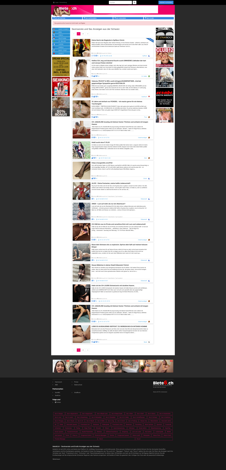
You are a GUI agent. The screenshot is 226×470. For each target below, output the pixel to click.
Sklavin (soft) (136, 435)
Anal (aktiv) (148, 431)
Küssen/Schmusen (72, 431)
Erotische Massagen (100, 435)
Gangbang (125, 431)
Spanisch (159, 424)
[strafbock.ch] (164, 37)
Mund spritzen (149, 424)
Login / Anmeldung (61, 2)
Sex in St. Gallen (124, 417)
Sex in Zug (111, 421)
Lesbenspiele (159, 431)
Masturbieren (154, 421)
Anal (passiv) (58, 435)
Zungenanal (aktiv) (86, 435)
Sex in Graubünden (164, 413)
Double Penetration (87, 431)
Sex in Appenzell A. (72, 413)
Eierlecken (129, 424)
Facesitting (138, 424)
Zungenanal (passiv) (123, 435)
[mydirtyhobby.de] (61, 106)
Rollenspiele (105, 424)
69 (55, 424)
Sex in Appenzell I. (87, 413)
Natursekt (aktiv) (166, 421)
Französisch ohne (117, 424)
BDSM (169, 431)
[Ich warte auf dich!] (164, 122)
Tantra (67, 435)
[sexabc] (164, 97)
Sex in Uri (80, 421)
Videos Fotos (156, 435)
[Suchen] (134, 2)
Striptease (96, 424)
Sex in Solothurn (166, 417)
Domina (112, 435)
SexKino (57, 395)
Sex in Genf (140, 413)
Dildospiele (146, 435)
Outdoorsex (68, 428)
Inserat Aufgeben (166, 2)
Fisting (78, 428)
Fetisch (107, 428)
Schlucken (58, 428)
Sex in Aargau (59, 413)
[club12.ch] (164, 57)
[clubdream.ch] (61, 66)
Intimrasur (132, 428)
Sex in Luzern (69, 417)
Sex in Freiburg (132, 421)
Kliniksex (99, 431)
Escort (138, 439)
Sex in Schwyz (153, 417)
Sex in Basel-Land (102, 413)
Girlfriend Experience (112, 431)
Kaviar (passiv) (59, 431)
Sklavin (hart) (167, 435)
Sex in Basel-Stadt (117, 413)
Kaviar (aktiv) (143, 428)
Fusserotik (168, 424)
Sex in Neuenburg (82, 417)
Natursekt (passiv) (72, 424)
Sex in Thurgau (59, 421)
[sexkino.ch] (61, 86)
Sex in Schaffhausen (139, 417)
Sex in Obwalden (110, 417)
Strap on (74, 435)
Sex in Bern (129, 413)
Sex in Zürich (121, 421)
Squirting (167, 428)
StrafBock (77, 392)
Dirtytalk (98, 428)
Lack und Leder (136, 431)
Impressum (58, 382)
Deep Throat (88, 428)
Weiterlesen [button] (56, 459)
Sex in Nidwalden (97, 417)
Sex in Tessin (70, 421)
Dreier (61, 424)
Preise (76, 382)
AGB (56, 385)
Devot (101, 439)
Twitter (58, 402)
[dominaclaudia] (164, 77)
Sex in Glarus (151, 413)
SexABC (57, 392)
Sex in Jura (58, 417)
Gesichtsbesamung (118, 428)
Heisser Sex (143, 421)
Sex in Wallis (101, 421)
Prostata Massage (60, 439)
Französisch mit (85, 424)
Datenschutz (78, 385)
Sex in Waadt (90, 421)
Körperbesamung (156, 428)
